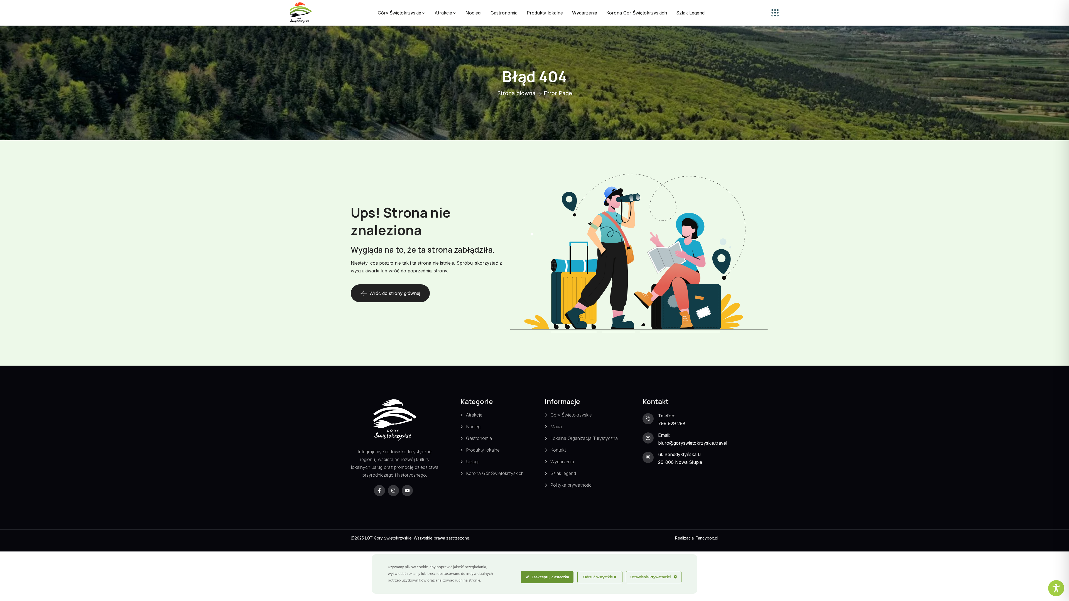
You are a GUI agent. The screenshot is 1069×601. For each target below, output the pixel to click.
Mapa (556, 426)
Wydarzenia (584, 13)
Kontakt (558, 450)
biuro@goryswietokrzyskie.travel (692, 443)
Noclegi (473, 13)
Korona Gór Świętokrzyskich (636, 13)
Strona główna (516, 93)
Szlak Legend (690, 13)
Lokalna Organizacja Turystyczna (584, 438)
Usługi (472, 461)
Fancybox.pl (707, 538)
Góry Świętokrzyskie (399, 13)
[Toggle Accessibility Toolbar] (1056, 588)
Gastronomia (504, 13)
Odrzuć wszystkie (598, 577)
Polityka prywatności (571, 485)
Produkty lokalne (545, 13)
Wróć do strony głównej (394, 293)
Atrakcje (443, 13)
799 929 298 (671, 423)
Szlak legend (563, 473)
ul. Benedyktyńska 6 (679, 454)
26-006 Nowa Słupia (680, 462)
